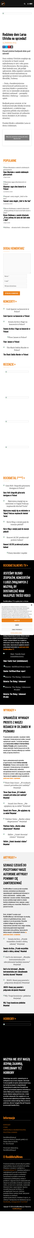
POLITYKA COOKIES (10, 1132)
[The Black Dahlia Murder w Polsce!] (17, 350)
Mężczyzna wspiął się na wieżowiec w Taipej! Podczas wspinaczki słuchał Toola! (16, 513)
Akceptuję (17, 620)
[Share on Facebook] (3, 47)
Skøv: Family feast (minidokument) (15, 660)
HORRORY (8, 1018)
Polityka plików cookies (16, 632)
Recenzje (8, 364)
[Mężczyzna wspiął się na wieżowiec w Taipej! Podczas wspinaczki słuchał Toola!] (17, 506)
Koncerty (9, 301)
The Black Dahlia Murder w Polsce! (15, 354)
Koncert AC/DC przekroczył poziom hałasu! (15, 546)
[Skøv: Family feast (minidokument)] (17, 657)
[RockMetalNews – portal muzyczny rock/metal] (3, 4)
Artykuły (9, 857)
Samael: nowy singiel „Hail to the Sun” (17, 200)
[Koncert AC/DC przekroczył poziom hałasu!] (17, 540)
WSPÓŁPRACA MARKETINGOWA (14, 1130)
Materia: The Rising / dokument (14, 681)
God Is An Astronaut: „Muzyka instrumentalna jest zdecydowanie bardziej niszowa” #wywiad (15, 971)
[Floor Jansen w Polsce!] (17, 337)
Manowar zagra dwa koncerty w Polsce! (14, 187)
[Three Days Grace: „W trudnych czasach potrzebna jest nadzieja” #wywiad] (17, 788)
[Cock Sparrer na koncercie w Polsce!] (17, 312)
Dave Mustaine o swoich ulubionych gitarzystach (15, 173)
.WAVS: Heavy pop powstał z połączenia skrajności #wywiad (14, 988)
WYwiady (8, 710)
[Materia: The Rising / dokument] (17, 677)
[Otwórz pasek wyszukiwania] (24, 3)
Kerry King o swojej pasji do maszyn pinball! (16, 530)
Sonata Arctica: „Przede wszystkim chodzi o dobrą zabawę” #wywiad (15, 950)
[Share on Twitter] (6, 47)
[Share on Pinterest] (9, 47)
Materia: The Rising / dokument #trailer (14, 695)
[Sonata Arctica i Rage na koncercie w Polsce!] (17, 324)
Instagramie (15, 1202)
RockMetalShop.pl (17, 1209)
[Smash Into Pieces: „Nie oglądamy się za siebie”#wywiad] (17, 806)
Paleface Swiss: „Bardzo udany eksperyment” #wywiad (14, 827)
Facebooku (7, 1202)
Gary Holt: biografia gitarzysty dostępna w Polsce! (14, 494)
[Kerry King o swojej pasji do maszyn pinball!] (17, 524)
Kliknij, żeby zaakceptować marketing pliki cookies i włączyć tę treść (17, 137)
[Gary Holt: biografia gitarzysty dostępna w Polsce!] (17, 488)
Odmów (17, 625)
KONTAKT (6, 1125)
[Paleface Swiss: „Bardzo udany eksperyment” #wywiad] (17, 822)
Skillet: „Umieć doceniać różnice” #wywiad (15, 843)
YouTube (24, 1202)
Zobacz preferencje (17, 629)
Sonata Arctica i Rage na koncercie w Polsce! (16, 330)
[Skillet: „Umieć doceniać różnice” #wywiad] (17, 837)
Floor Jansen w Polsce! (11, 341)
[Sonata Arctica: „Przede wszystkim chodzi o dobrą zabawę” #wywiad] (17, 944)
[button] (31, 605)
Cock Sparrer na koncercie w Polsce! (16, 315)
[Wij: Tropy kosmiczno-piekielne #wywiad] (17, 998)
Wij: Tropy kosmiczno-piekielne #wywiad (14, 1004)
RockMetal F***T (13, 478)
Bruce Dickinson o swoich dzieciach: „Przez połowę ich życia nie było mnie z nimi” (16, 217)
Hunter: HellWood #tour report (14, 671)
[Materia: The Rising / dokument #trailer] (17, 690)
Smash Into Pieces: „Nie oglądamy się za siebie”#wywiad (16, 812)
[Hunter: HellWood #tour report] (17, 667)
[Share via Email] (11, 47)
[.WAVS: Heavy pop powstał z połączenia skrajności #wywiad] (17, 983)
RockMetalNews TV (14, 565)
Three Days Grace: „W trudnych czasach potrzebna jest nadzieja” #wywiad (15, 795)
